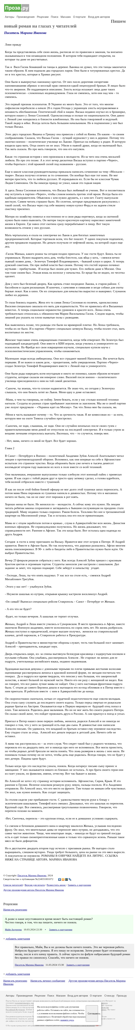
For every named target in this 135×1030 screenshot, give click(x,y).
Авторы (9, 17)
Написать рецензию (15, 909)
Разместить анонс (56, 885)
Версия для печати (35, 885)
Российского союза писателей (82, 1026)
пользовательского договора (26, 1003)
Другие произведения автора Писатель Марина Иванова (33, 890)
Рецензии (43, 17)
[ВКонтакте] (59, 879)
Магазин (66, 17)
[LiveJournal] (70, 879)
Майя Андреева (13, 929)
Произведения (26, 17)
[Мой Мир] (66, 879)
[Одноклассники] (63, 879)
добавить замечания (18, 938)
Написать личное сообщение (47, 980)
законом (104, 1003)
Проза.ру (122, 995)
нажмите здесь (67, 1020)
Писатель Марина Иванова (25, 33)
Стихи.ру (109, 995)
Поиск (54, 17)
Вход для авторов (99, 17)
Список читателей (13, 885)
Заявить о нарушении (79, 885)
